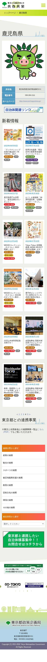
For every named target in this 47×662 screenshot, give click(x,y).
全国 (16, 156)
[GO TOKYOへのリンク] (13, 585)
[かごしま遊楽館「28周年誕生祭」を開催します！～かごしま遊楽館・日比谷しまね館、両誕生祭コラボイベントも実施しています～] (34, 192)
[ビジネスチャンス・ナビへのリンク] (34, 585)
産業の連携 (9, 156)
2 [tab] (19, 591)
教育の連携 (8, 485)
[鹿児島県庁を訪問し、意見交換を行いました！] (13, 192)
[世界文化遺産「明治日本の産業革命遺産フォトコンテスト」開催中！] (34, 145)
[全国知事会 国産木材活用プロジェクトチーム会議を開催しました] (34, 383)
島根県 (38, 207)
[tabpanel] (13, 585)
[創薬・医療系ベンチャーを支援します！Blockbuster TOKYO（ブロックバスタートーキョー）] (13, 383)
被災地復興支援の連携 (13, 478)
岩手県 (28, 163)
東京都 (7, 160)
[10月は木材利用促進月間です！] (13, 336)
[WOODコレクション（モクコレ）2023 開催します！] (13, 240)
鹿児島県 (23, 13)
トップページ (10, 13)
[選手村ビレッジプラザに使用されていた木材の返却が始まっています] (34, 288)
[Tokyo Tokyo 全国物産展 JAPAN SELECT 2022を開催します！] (34, 240)
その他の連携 (9, 204)
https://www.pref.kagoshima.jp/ (30, 101)
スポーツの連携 (10, 470)
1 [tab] (15, 591)
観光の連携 (30, 156)
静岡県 (35, 163)
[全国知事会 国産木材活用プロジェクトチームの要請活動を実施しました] (34, 336)
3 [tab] (23, 591)
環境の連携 (9, 255)
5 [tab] (31, 591)
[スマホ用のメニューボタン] (43, 5)
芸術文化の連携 (31, 160)
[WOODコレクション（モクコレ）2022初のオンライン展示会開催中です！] (13, 288)
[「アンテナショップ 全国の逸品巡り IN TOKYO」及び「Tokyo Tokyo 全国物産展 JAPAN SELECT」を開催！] (13, 145)
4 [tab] (27, 591)
